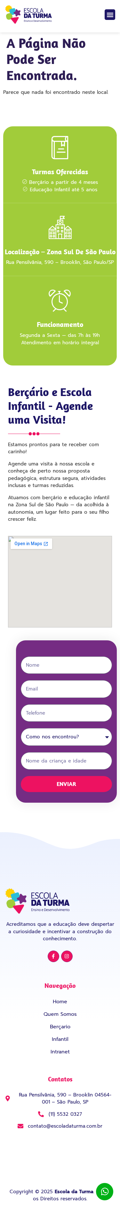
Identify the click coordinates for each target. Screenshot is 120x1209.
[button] (110, 14)
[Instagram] (67, 956)
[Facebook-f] (53, 956)
